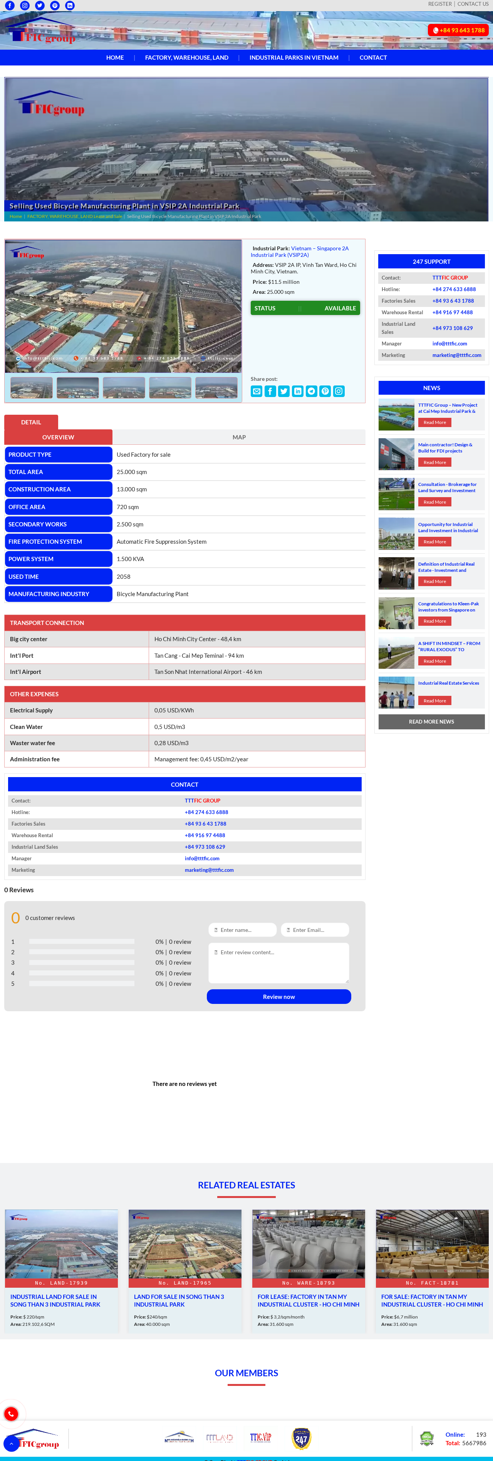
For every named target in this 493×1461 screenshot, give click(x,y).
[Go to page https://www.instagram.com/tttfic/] (25, 5)
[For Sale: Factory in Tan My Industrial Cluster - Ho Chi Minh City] (308, 1272)
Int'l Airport (25, 671)
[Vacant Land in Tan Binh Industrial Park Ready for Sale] (432, 1272)
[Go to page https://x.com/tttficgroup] (40, 5)
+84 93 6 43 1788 (205, 824)
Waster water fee (32, 742)
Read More (435, 422)
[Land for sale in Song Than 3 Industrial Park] (61, 1272)
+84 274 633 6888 (206, 812)
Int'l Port (22, 655)
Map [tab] (239, 437)
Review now (279, 996)
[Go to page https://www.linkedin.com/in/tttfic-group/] (70, 5)
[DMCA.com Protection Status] (426, 1437)
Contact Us (473, 4)
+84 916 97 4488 (205, 835)
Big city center (28, 638)
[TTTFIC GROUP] (40, 29)
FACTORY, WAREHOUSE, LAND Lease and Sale (74, 216)
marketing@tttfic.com (209, 870)
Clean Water (26, 726)
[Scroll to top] (11, 1444)
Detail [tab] (31, 422)
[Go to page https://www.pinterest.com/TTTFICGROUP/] (55, 5)
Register (440, 4)
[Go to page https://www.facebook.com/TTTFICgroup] (10, 5)
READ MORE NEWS (431, 722)
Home (115, 57)
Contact (373, 57)
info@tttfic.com (202, 858)
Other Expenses (34, 693)
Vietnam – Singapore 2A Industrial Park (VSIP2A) (300, 251)
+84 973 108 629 (205, 847)
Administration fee (35, 759)
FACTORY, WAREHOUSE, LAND (186, 57)
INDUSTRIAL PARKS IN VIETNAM (294, 57)
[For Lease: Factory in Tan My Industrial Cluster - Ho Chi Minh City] (185, 1272)
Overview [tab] (58, 437)
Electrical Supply (31, 710)
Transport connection (47, 622)
